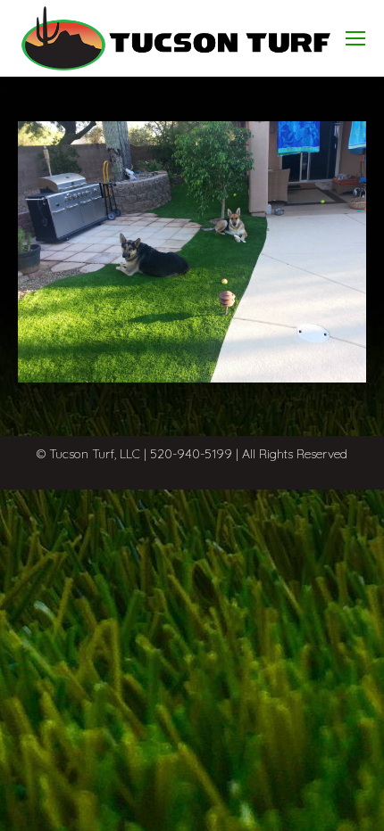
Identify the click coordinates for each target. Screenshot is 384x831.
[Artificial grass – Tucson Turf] (192, 252)
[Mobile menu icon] (355, 38)
